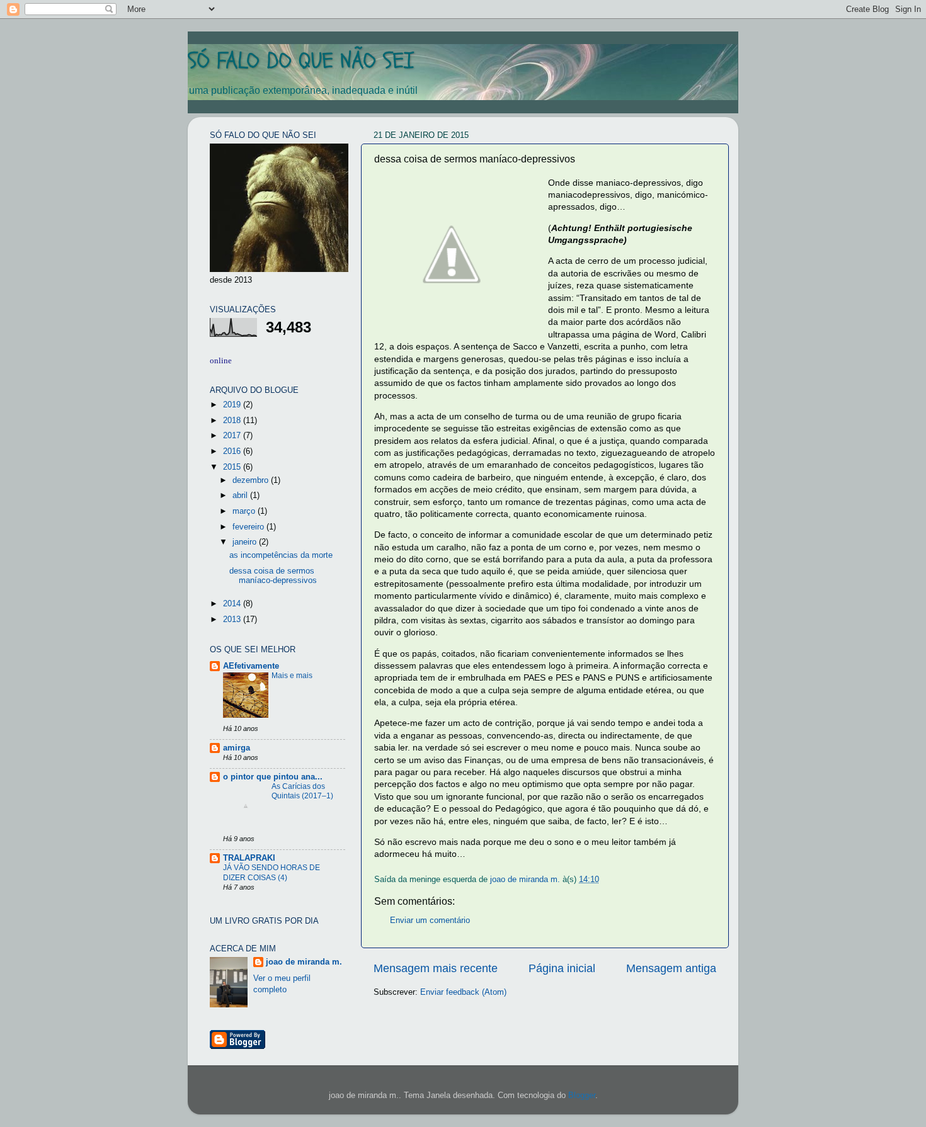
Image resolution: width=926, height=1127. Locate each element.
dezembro (251, 480)
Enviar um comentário (430, 920)
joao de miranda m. (304, 962)
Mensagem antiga (671, 968)
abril (241, 495)
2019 (233, 404)
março (245, 511)
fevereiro (249, 527)
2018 (233, 420)
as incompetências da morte (281, 555)
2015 (233, 467)
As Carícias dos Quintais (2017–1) (302, 791)
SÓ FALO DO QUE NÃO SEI (301, 60)
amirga (236, 748)
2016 (233, 451)
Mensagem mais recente (436, 968)
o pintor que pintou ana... (273, 777)
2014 (233, 603)
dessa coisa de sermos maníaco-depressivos (273, 576)
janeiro (245, 542)
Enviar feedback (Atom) (463, 992)
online (221, 360)
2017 (233, 435)
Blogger (581, 1095)
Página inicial (562, 968)
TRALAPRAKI (249, 858)
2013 (233, 619)
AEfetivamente (251, 666)
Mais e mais (292, 675)
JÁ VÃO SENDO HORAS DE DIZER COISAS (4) (271, 872)
